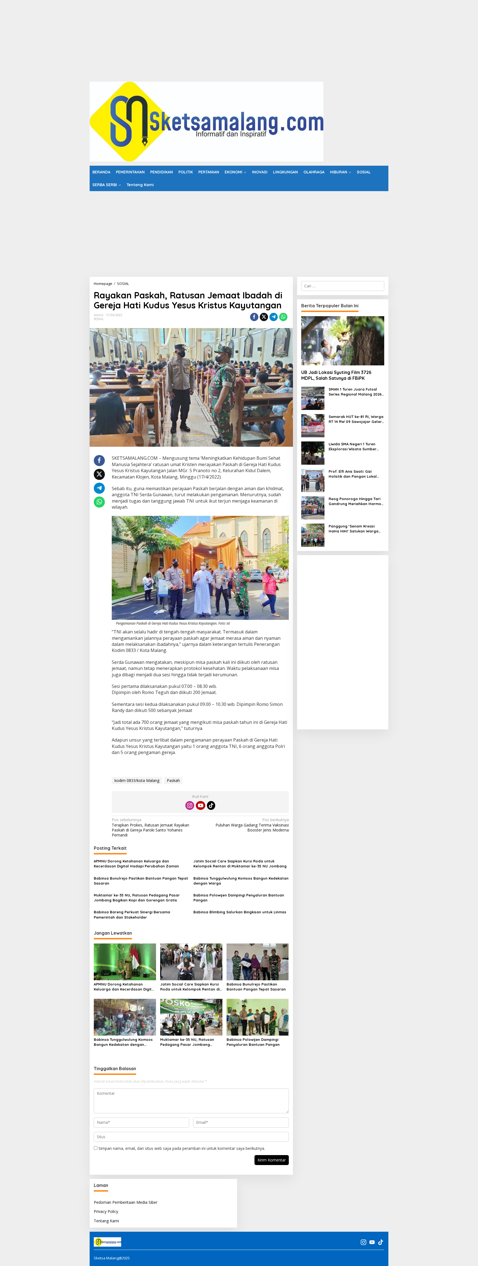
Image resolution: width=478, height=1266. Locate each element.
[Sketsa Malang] (206, 121)
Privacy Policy (106, 1211)
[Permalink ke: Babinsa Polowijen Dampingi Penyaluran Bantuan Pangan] (258, 1016)
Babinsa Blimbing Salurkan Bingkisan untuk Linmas (239, 912)
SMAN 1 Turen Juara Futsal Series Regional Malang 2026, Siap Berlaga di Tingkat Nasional (356, 392)
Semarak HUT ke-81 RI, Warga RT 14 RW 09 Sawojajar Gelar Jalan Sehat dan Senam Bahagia (356, 419)
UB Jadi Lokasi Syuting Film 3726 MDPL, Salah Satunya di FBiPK (336, 375)
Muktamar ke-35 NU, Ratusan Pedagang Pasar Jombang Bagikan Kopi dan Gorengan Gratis (137, 897)
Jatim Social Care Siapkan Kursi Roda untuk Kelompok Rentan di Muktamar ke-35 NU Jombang (240, 863)
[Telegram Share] (273, 317)
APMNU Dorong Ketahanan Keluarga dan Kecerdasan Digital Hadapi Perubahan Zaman (136, 863)
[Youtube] (200, 805)
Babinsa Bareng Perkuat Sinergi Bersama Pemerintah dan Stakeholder (132, 914)
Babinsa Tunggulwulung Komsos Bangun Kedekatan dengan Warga (241, 880)
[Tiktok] (211, 805)
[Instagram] (189, 805)
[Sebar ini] (254, 317)
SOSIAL (99, 319)
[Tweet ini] (264, 317)
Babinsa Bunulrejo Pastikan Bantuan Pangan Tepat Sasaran (141, 880)
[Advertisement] (166, 38)
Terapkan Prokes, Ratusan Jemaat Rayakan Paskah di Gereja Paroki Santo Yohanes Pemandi (150, 827)
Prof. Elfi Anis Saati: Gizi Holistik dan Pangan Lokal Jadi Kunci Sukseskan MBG (353, 474)
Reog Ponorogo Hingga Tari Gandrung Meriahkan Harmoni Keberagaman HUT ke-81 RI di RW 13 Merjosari (356, 501)
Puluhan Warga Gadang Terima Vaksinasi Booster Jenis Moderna (252, 824)
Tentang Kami (106, 1220)
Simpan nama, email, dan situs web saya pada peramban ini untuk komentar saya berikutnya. (181, 1148)
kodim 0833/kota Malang (137, 780)
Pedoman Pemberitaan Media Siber (125, 1202)
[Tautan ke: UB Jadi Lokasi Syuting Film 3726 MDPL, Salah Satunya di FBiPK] (342, 340)
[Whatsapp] (283, 317)
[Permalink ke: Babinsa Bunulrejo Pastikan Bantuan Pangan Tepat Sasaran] (258, 961)
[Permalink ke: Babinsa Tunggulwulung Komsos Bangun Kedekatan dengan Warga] (125, 1016)
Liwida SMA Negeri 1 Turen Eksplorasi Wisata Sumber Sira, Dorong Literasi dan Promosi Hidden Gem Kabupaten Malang (352, 446)
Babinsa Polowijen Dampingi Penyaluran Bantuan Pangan (238, 897)
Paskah (173, 780)
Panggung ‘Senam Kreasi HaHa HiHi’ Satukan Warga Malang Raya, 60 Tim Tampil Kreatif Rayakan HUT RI (355, 529)
